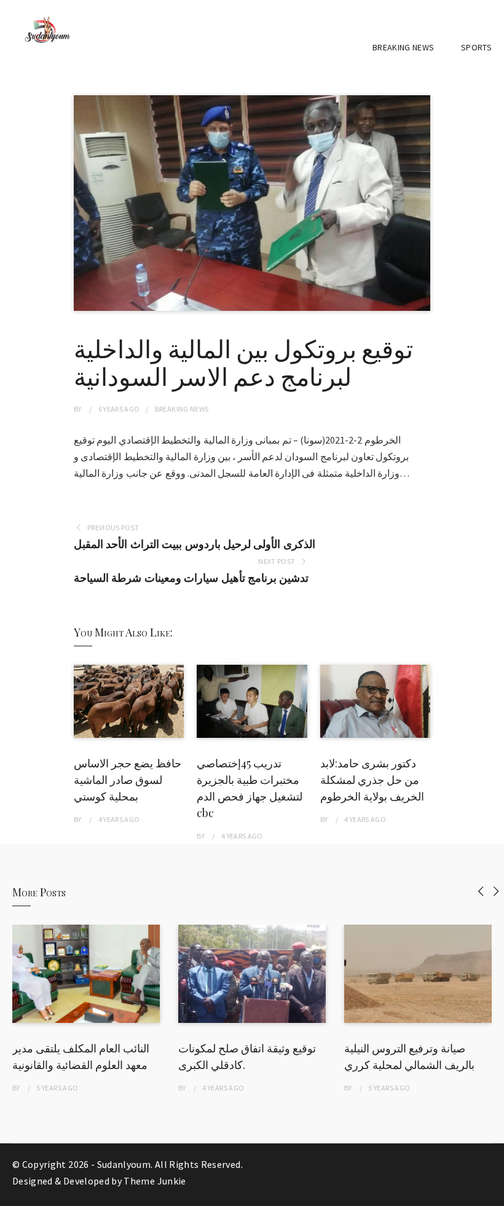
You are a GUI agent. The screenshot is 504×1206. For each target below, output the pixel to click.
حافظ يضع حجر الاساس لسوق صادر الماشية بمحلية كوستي (127, 780)
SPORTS (476, 47)
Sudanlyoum (124, 1164)
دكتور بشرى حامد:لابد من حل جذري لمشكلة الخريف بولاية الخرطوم (372, 780)
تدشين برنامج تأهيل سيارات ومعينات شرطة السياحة (191, 578)
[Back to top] (491, 1193)
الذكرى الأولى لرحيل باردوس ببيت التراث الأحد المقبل (194, 544)
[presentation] (481, 891)
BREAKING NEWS (403, 47)
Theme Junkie (155, 1181)
